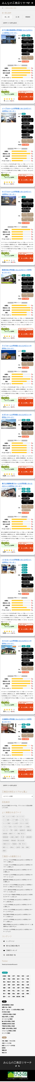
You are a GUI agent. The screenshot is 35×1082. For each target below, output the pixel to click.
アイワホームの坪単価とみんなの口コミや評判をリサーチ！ (17, 347)
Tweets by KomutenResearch (9, 964)
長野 (9, 985)
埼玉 (23, 979)
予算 (11, 830)
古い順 (17, 17)
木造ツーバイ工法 (6, 1043)
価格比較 (29, 830)
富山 (18, 982)
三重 (27, 985)
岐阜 (13, 985)
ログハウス (5, 830)
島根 (9, 990)
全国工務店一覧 (11, 955)
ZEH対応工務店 (6, 1012)
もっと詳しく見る (25, 95)
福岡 (18, 993)
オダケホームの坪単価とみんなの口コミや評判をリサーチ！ (17, 416)
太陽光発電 (28, 837)
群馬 (13, 979)
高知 (13, 993)
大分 (9, 996)
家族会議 (13, 840)
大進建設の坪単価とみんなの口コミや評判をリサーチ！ (17, 720)
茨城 (9, 979)
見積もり (12, 847)
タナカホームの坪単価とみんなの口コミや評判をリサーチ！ (17, 642)
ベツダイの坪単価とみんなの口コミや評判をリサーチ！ (17, 904)
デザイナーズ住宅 (24, 823)
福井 (27, 982)
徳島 (27, 990)
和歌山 (27, 987)
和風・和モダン (21, 833)
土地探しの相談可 (14, 837)
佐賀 (23, 993)
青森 (9, 976)
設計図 (18, 847)
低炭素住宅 (22, 830)
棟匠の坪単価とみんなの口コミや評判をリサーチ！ (16, 924)
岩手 (13, 976)
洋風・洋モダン (22, 843)
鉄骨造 (3, 1048)
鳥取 (4, 990)
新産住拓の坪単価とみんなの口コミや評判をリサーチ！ (17, 271)
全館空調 (5, 833)
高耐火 (4, 850)
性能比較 (14, 843)
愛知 (23, 985)
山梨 (4, 985)
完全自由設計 (6, 840)
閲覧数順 (27, 17)
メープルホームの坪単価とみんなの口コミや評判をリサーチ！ (17, 110)
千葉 (27, 979)
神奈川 (9, 982)
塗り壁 (22, 837)
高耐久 (27, 847)
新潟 (13, 982)
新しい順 (7, 17)
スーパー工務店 (6, 823)
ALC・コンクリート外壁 (8, 816)
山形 (27, 976)
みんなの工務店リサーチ (17, 1062)
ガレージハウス (20, 816)
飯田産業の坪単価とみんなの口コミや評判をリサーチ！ (17, 879)
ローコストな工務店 (7, 1019)
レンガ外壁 (26, 826)
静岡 (18, 985)
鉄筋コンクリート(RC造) (8, 1045)
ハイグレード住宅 (7, 826)
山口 (23, 990)
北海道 (4, 976)
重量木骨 (4, 1050)
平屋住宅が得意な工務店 (8, 1026)
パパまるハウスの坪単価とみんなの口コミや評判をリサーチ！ (17, 561)
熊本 (4, 996)
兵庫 (18, 987)
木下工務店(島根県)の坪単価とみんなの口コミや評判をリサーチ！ (17, 31)
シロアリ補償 (14, 819)
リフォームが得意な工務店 (9, 1030)
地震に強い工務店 (6, 1007)
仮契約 (16, 830)
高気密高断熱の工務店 (8, 1005)
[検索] (28, 3)
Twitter (16, 1066)
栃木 (18, 979)
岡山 (13, 990)
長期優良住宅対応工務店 (8, 1023)
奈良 (23, 987)
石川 (23, 982)
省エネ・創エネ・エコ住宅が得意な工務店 (13, 1009)
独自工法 (4, 1052)
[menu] (32, 3)
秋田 (23, 976)
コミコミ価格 (6, 819)
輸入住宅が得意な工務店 (8, 1021)
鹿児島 (18, 996)
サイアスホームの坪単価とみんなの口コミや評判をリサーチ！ (17, 193)
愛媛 (9, 993)
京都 (9, 987)
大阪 (13, 987)
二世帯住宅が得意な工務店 (9, 1014)
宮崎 (13, 996)
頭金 (23, 847)
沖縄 (23, 996)
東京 (4, 982)
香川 (4, 993)
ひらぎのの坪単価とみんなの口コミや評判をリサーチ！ (17, 869)
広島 (18, 990)
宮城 (18, 976)
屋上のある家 (21, 840)
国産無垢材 (5, 837)
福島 (4, 979)
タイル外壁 (15, 823)
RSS (19, 1066)
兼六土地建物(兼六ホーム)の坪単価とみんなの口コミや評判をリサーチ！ (17, 485)
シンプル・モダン (24, 819)
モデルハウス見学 (17, 826)
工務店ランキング (11, 950)
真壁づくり (5, 847)
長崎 (27, 993)
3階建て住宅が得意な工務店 (9, 1028)
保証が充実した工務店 (8, 1016)
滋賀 (4, 987)
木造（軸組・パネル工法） (9, 1041)
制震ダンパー (12, 833)
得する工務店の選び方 (13, 946)
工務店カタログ (6, 843)
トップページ (10, 941)
